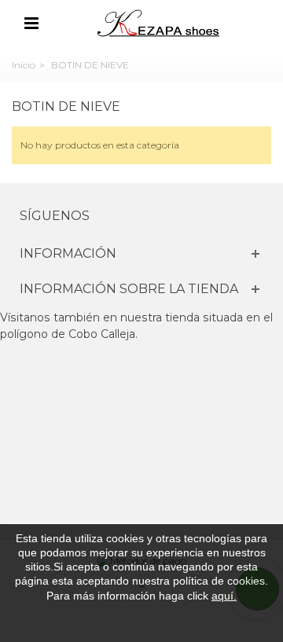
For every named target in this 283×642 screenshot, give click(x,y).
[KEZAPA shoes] (159, 22)
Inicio (23, 65)
